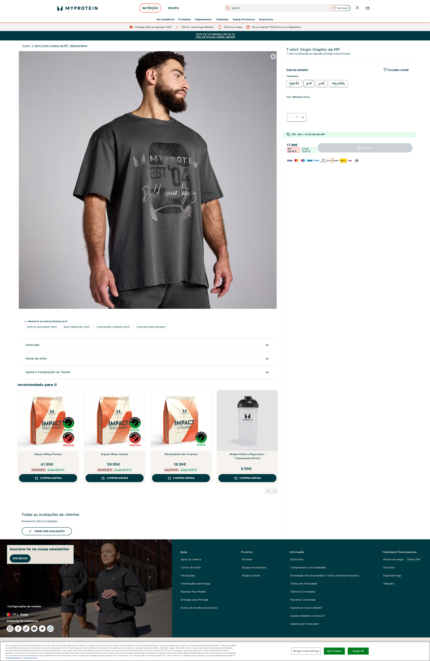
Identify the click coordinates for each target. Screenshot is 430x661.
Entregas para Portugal (194, 599)
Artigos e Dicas (251, 575)
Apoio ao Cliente (191, 559)
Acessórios (266, 19)
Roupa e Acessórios (254, 567)
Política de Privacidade (303, 583)
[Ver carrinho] (368, 8)
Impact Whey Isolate (114, 454)
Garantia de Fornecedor (304, 623)
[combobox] (287, 8)
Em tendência (165, 19)
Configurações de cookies (24, 606)
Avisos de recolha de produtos (199, 607)
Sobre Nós (296, 559)
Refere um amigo (401, 559)
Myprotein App (392, 575)
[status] (296, 117)
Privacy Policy (12, 658)
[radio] (294, 83)
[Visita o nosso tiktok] (26, 628)
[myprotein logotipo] (77, 8)
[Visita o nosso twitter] (42, 628)
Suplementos (203, 19)
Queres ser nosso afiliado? (306, 607)
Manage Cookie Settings (306, 651)
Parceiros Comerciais (303, 599)
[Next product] (274, 491)
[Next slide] (277, 444)
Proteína (247, 559)
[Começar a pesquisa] (228, 8)
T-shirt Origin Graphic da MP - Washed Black (59, 45)
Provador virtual (398, 69)
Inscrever (20, 558)
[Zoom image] (273, 56)
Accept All (358, 651)
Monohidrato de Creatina (181, 454)
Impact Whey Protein (48, 454)
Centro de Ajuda (191, 567)
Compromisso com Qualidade (308, 567)
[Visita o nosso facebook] (18, 628)
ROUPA (173, 8)
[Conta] (358, 8)
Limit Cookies (334, 651)
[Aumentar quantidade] (303, 117)
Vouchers (389, 567)
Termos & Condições (302, 591)
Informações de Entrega (195, 583)
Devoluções (188, 575)
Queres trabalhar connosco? (307, 615)
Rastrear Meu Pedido (193, 591)
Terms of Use (30, 658)
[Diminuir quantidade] (290, 117)
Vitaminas (222, 19)
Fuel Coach (342, 8)
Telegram (388, 583)
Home (26, 45)
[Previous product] (268, 491)
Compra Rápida (51, 478)
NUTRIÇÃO (150, 8)
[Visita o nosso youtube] (34, 628)
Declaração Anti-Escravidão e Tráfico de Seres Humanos (324, 575)
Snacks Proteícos (244, 19)
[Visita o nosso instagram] (10, 628)
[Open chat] (50, 628)
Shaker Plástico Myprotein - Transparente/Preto (247, 456)
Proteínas (184, 19)
